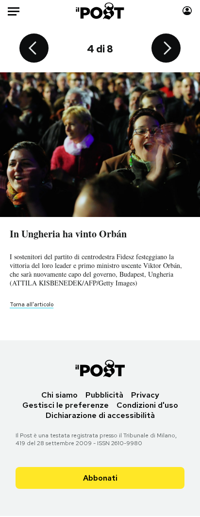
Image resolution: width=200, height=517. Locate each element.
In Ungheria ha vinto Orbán (68, 234)
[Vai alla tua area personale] (187, 11)
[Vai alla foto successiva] (166, 49)
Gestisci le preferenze (65, 405)
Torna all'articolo (31, 304)
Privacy (145, 395)
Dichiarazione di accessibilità (100, 415)
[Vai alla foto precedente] (34, 49)
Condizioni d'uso (147, 405)
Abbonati (100, 478)
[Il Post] (100, 10)
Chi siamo (59, 395)
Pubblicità (104, 395)
